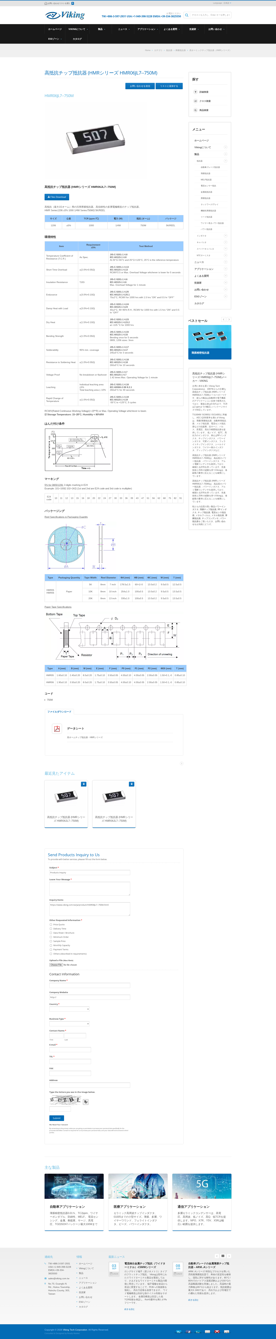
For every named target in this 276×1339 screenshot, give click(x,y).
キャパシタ (201, 242)
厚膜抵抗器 (180, 50)
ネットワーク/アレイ (209, 204)
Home (147, 50)
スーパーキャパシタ (205, 249)
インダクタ (201, 236)
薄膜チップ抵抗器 (208, 509)
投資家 (193, 29)
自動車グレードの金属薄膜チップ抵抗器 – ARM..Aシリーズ (208, 1265)
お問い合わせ (215, 29)
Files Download (58, 197)
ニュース (123, 29)
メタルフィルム (203, 515)
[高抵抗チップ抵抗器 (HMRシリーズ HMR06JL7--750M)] (96, 140)
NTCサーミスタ (203, 255)
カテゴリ (158, 50)
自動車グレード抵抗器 (210, 167)
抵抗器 (169, 50)
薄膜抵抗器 (205, 173)
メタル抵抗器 (217, 515)
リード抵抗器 (206, 217)
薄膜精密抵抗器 (200, 352)
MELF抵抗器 (206, 180)
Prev (229, 319)
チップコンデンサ (210, 518)
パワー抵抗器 (206, 229)
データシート (75, 728)
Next (223, 319)
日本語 (226, 3)
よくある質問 (171, 29)
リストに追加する (169, 85)
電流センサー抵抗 (208, 186)
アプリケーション (147, 29)
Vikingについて (77, 29)
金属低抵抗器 (206, 192)
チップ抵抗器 (204, 512)
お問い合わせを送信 (140, 85)
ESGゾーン (54, 38)
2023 (179, 1274)
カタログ (77, 38)
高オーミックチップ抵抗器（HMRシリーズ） (210, 50)
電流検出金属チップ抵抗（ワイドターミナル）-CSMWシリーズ (144, 1265)
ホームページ (55, 29)
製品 (100, 29)
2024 (115, 1274)
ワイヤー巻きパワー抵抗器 (212, 223)
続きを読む (64, 805)
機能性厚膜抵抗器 (208, 211)
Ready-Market (73, 1333)
